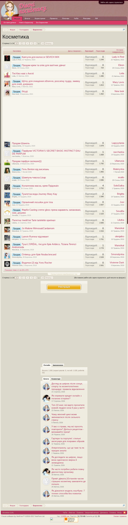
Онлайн (47, 365)
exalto (14, 180)
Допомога (104, 512)
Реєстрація (64, 287)
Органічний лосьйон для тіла (37, 202)
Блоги (46, 379)
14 (43, 43)
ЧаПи (76, 18)
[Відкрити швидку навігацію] (124, 30)
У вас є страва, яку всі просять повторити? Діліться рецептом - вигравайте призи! (68, 429)
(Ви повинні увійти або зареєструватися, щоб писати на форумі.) (100, 278)
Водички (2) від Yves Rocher (37, 262)
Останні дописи (10, 22)
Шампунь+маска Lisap (34, 177)
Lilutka (14, 223)
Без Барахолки (42, 22)
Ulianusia (15, 164)
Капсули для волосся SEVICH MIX (40, 57)
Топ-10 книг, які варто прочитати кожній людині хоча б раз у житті (68, 406)
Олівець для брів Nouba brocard (39, 254)
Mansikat (15, 231)
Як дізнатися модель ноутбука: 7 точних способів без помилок (68, 492)
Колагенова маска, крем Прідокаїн (40, 186)
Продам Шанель (21, 143)
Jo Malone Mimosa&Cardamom (38, 228)
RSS (124, 512)
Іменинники (58, 365)
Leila (13, 76)
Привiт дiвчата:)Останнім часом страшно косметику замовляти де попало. (69, 481)
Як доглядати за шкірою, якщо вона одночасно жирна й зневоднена (67, 460)
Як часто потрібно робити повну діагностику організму (68, 470)
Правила (53, 18)
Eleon (14, 68)
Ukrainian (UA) (8, 512)
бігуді (25, 91)
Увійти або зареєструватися (111, 2)
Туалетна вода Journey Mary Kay (39, 194)
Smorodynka (17, 257)
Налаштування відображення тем (64, 274)
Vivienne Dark (17, 265)
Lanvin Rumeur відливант (35, 236)
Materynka (16, 172)
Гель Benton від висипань (35, 169)
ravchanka (16, 156)
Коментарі (56, 379)
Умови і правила (119, 516)
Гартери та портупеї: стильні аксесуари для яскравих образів (68, 439)
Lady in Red (16, 60)
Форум (17, 19)
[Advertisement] (64, 118)
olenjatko (15, 239)
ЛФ (96, 18)
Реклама (86, 18)
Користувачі (40, 18)
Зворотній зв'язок (92, 512)
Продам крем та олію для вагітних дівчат (44, 65)
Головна (112, 512)
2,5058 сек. (65, 516)
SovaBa (15, 215)
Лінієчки (65, 18)
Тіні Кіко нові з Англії (23, 73)
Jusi (13, 205)
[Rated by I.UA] (57, 522)
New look (15, 94)
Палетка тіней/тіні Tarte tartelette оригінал (33, 220)
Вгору (119, 512)
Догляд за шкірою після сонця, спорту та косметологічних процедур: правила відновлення (68, 386)
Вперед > (49, 43)
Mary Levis (16, 87)
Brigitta (14, 197)
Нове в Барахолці (26, 22)
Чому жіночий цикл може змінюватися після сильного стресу (66, 417)
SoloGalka (16, 188)
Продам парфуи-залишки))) (27, 161)
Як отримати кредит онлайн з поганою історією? (66, 397)
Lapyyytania (16, 146)
